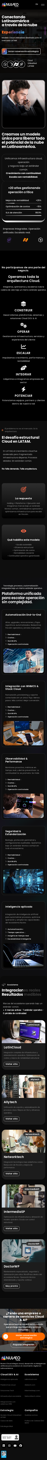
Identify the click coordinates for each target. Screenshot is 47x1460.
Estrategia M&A (7, 1426)
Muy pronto (12, 1285)
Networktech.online (32, 1396)
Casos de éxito (7, 1421)
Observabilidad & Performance (16, 760)
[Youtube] (15, 1445)
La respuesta (23, 498)
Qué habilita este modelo (23, 540)
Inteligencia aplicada (19, 906)
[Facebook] (20, 1445)
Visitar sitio (12, 1064)
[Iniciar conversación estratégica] (21, 51)
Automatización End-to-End (23, 614)
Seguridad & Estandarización (15, 833)
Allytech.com (30, 1385)
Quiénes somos (31, 1415)
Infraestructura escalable (11, 1396)
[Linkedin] (3, 1445)
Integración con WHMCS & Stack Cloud (22, 688)
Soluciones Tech (7, 1391)
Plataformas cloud (8, 1385)
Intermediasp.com (32, 1391)
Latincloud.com (31, 1379)
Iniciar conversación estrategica (26, 1336)
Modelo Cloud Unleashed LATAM (11, 1416)
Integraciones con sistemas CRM (8, 1403)
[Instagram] (9, 1445)
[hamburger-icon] (43, 4)
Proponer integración (23, 1344)
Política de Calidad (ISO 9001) (34, 1422)
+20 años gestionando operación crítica (24, 190)
